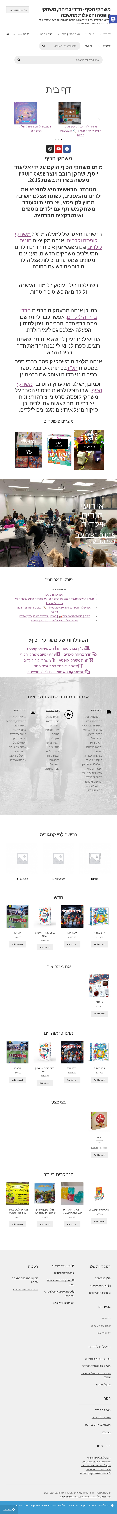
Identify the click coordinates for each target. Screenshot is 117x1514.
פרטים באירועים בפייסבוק (95, 538)
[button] (55, 139)
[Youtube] (58, 149)
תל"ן (72, 368)
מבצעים (106, 1432)
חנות (91, 34)
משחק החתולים (54, 594)
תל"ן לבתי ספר (103, 1384)
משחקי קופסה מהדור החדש (96, 1365)
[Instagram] (50, 149)
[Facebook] (67, 149)
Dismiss (8, 1509)
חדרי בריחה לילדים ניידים (98, 1358)
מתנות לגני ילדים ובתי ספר (97, 1424)
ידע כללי (107, 45)
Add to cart (99, 944)
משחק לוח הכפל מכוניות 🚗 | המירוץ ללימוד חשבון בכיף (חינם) (54, 616)
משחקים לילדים (103, 1410)
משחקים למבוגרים (101, 1417)
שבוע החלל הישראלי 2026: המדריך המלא (54, 620)
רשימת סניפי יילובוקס (63, 1302)
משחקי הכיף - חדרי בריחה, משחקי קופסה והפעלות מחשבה (76, 12)
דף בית (107, 34)
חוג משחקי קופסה (71, 34)
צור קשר (89, 45)
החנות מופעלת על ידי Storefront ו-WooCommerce (85, 1496)
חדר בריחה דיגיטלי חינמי (25, 1289)
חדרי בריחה (46, 34)
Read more (99, 1221)
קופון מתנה (53, 710)
